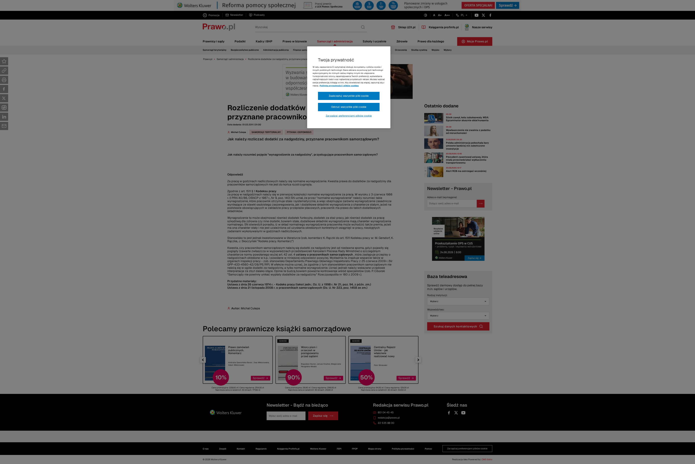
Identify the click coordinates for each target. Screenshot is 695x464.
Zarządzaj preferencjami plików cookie (349, 115)
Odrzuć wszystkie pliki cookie (349, 106)
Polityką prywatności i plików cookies (339, 85)
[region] (348, 87)
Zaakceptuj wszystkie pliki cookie (349, 95)
